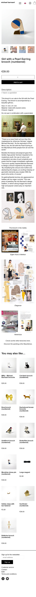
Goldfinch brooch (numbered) (8, 441)
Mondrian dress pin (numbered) (9, 473)
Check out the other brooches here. (18, 341)
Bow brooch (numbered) (6, 408)
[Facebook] (7, 578)
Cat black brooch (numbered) (26, 376)
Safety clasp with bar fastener (8, 504)
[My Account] (30, 3)
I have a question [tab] (9, 93)
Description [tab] (6, 90)
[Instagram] (3, 578)
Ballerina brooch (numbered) (8, 536)
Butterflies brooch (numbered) (26, 441)
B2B (3, 572)
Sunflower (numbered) (24, 504)
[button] (20, 3)
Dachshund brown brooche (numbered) (27, 409)
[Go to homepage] (8, 3)
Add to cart (18, 82)
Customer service (8, 567)
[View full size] (4, 12)
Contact (4, 569)
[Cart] (34, 3)
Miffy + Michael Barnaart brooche (8, 376)
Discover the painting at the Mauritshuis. (18, 344)
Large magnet (25, 472)
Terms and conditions (9, 574)
